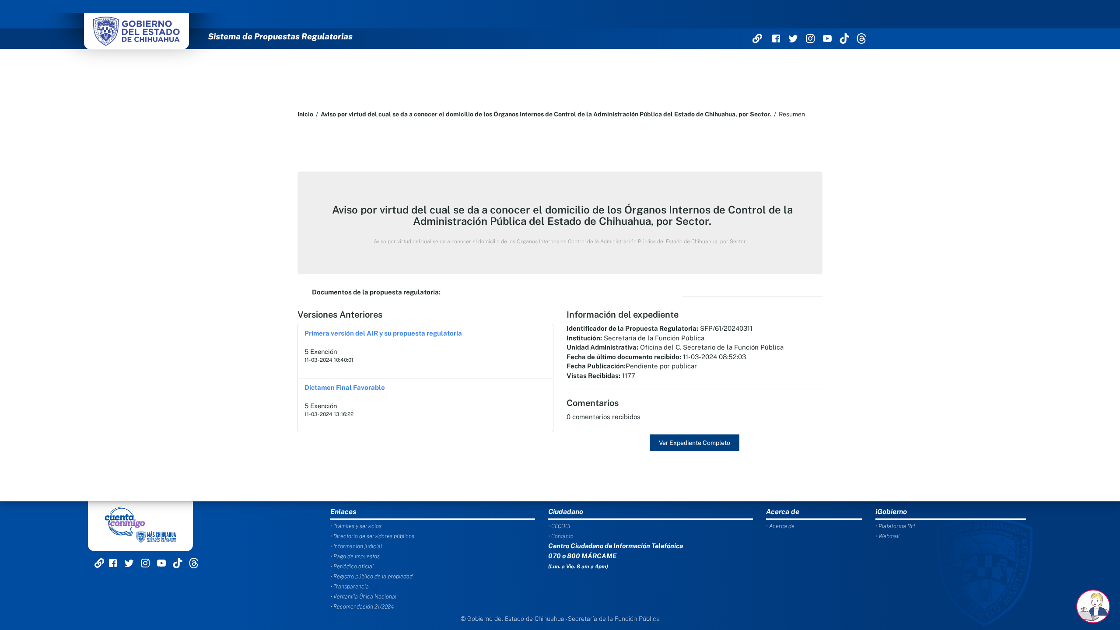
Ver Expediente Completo (694, 442)
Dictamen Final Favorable (344, 387)
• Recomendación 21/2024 (362, 606)
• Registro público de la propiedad (371, 576)
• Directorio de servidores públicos (372, 536)
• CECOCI (559, 526)
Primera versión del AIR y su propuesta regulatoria (383, 333)
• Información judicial (356, 546)
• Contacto (561, 536)
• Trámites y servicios (356, 526)
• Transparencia (349, 586)
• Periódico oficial (352, 566)
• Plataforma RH (895, 526)
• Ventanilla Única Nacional (363, 596)
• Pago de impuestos (355, 556)
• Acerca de (780, 526)
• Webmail (887, 536)
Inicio (305, 114)
